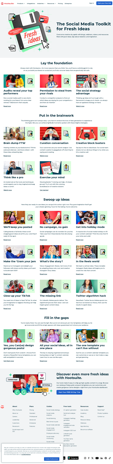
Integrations (31, 3)
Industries (40, 3)
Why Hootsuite (17, 410)
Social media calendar (53, 425)
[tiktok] (109, 458)
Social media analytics (50, 414)
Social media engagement (51, 429)
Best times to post (52, 421)
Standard (32, 413)
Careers (14, 416)
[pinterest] (105, 458)
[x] (92, 458)
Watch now (80, 106)
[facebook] (88, 458)
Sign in (91, 3)
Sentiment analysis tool (69, 414)
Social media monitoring (50, 437)
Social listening (51, 418)
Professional (33, 416)
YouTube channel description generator (70, 445)
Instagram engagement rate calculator (69, 425)
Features (32, 426)
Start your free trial (104, 3)
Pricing (60, 3)
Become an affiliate (87, 429)
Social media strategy (53, 410)
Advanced (32, 420)
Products (20, 3)
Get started (44, 190)
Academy (83, 413)
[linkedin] (101, 458)
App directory (85, 426)
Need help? (101, 410)
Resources (50, 3)
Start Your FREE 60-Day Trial (69, 392)
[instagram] (85, 458)
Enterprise (68, 3)
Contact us (101, 416)
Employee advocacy (53, 433)
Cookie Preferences (51, 459)
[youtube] (96, 458)
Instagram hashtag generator (69, 419)
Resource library (85, 420)
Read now (7, 106)
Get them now (9, 361)
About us (15, 413)
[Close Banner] (60, 445)
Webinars (83, 423)
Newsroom (15, 426)
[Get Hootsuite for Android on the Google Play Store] (73, 458)
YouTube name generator (68, 440)
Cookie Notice (26, 454)
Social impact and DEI (17, 430)
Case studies (84, 410)
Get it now (80, 361)
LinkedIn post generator (68, 434)
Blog (82, 416)
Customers (15, 423)
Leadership (15, 420)
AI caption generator (70, 410)
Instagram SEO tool (70, 430)
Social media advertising (50, 442)
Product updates (103, 413)
